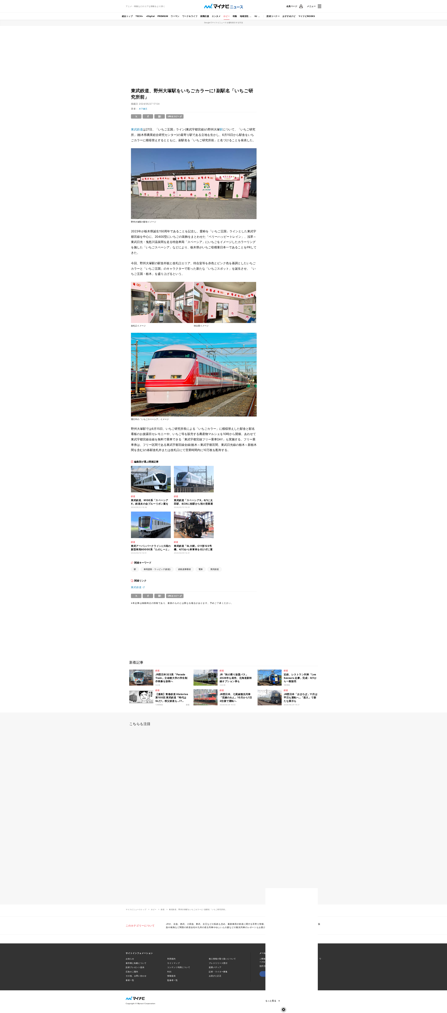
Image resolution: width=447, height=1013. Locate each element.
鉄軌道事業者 (184, 569)
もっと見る (270, 1001)
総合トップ (127, 16)
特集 (235, 16)
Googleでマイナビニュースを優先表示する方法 (223, 22)
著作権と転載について (136, 963)
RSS (169, 971)
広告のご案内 (132, 971)
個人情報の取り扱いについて (222, 959)
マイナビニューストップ (136, 909)
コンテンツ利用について (178, 967)
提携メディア (215, 967)
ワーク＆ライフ (189, 16)
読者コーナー (273, 16)
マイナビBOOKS (306, 16)
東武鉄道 (137, 129)
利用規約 (171, 959)
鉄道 (163, 909)
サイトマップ (173, 963)
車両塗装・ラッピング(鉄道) (157, 569)
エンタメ (216, 16)
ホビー (226, 16)
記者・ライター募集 (218, 971)
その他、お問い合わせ (136, 976)
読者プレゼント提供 (135, 967)
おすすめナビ (289, 16)
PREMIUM (162, 16)
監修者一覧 (172, 980)
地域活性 (244, 16)
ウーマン (175, 16)
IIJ (256, 16)
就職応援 (204, 16)
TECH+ (139, 16)
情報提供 (171, 976)
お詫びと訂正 (215, 976)
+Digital (150, 16)
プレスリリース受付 (218, 963)
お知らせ (130, 959)
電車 (201, 569)
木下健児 (143, 108)
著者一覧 (130, 980)
